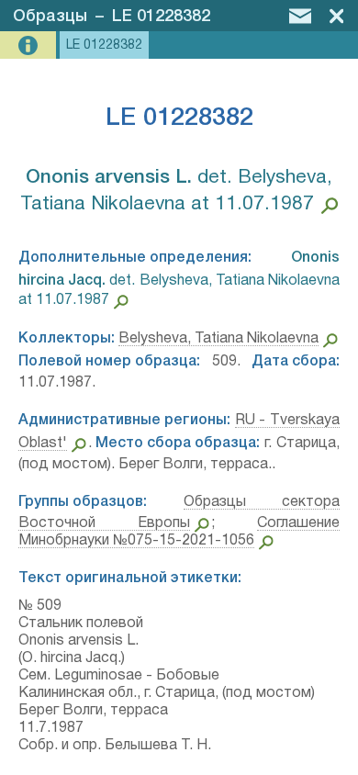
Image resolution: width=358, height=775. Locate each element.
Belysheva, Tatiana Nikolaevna (218, 338)
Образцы (50, 16)
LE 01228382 (161, 16)
